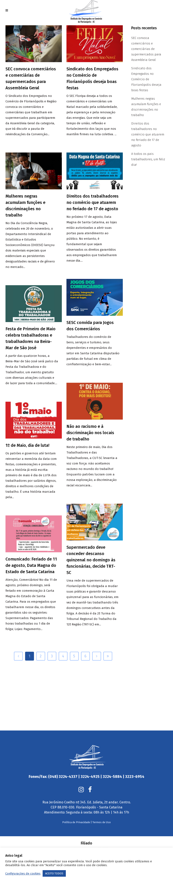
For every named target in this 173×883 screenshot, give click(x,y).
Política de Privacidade (76, 822)
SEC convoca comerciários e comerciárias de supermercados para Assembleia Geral (146, 49)
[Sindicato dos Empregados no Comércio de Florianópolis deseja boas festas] (94, 43)
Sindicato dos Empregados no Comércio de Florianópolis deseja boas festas (146, 79)
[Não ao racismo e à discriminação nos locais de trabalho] (94, 401)
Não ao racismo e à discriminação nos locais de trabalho (90, 433)
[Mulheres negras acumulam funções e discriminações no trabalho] (33, 171)
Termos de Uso (101, 822)
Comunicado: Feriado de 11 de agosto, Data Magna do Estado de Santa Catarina (31, 565)
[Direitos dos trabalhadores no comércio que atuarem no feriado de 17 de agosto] (94, 171)
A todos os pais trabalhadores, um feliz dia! (148, 159)
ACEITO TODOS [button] (54, 873)
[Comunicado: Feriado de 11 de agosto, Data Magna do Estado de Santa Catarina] (33, 533)
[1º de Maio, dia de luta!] (33, 420)
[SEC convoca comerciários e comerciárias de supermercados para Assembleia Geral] (33, 43)
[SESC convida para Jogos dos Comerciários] (94, 297)
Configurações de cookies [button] (23, 873)
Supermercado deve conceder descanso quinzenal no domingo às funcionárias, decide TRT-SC (90, 560)
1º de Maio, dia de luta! (27, 445)
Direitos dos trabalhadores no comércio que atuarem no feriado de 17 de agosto (92, 202)
